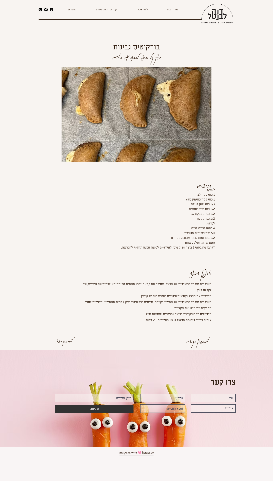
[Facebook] (46, 9)
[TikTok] (51, 9)
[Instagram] (40, 9)
